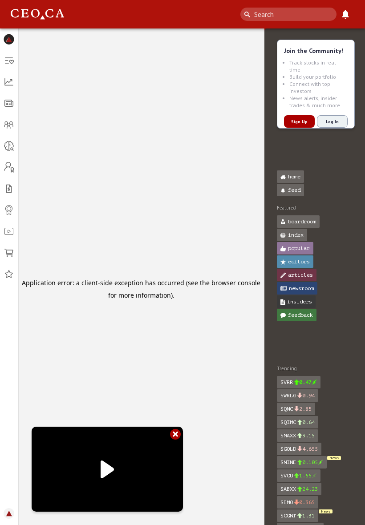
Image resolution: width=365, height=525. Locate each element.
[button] (9, 39)
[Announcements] (345, 14)
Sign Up (299, 122)
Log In (332, 122)
